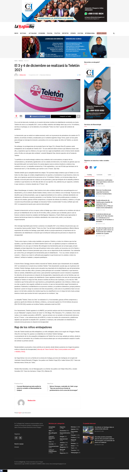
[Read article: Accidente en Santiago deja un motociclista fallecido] (88, 430)
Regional (73, 439)
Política (57, 33)
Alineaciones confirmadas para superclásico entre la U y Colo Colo (105, 181)
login (20, 412)
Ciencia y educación (52, 437)
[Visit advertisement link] (64, 11)
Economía (42, 33)
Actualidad (33, 33)
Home (15, 60)
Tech (72, 448)
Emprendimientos (65, 433)
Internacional (90, 33)
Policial (49, 33)
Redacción (23, 75)
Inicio (16, 33)
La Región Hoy (21, 462)
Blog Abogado (53, 433)
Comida (51, 444)
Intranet (16, 447)
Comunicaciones (54, 446)
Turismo (73, 450)
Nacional (26, 60)
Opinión (73, 33)
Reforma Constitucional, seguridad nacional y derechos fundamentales (104, 192)
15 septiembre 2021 (34, 75)
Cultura (80, 33)
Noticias (23, 33)
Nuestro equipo (19, 444)
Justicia (62, 442)
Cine (50, 441)
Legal (61, 445)
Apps (50, 430)
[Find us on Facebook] (16, 437)
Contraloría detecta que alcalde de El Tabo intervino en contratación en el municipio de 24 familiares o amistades (105, 217)
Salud (72, 445)
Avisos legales (102, 33)
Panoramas (74, 431)
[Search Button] (114, 33)
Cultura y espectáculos (53, 450)
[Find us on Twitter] (20, 437)
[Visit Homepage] (24, 26)
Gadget (62, 436)
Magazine (63, 447)
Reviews (73, 443)
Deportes (65, 33)
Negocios (63, 453)
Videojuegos (74, 452)
